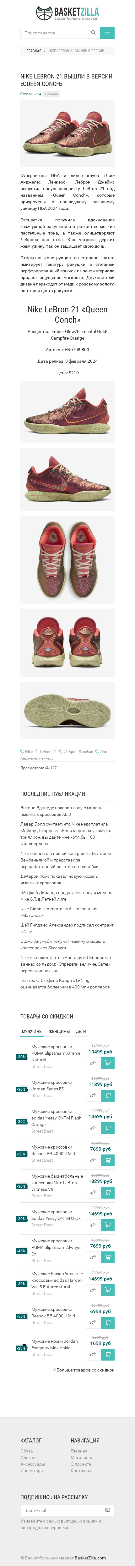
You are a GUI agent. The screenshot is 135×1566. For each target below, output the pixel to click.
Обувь (26, 1450)
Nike (29, 752)
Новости (51, 94)
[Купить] (108, 1063)
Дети (81, 1031)
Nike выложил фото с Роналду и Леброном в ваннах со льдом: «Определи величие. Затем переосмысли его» (65, 964)
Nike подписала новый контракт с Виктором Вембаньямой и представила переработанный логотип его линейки (65, 860)
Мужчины (32, 1031)
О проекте (81, 1464)
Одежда (28, 1457)
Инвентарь (31, 1470)
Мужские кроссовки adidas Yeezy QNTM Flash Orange (56, 1118)
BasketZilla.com (90, 1557)
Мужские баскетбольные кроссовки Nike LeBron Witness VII (57, 1183)
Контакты (81, 1470)
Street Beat (42, 1066)
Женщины (59, 1031)
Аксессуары (32, 1464)
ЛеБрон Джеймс (78, 752)
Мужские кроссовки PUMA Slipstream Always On (55, 1247)
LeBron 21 (48, 752)
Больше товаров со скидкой (85, 1369)
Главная (79, 1450)
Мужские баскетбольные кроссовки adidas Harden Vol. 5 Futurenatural (57, 1280)
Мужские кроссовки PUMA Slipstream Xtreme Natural (55, 1053)
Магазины (81, 1457)
